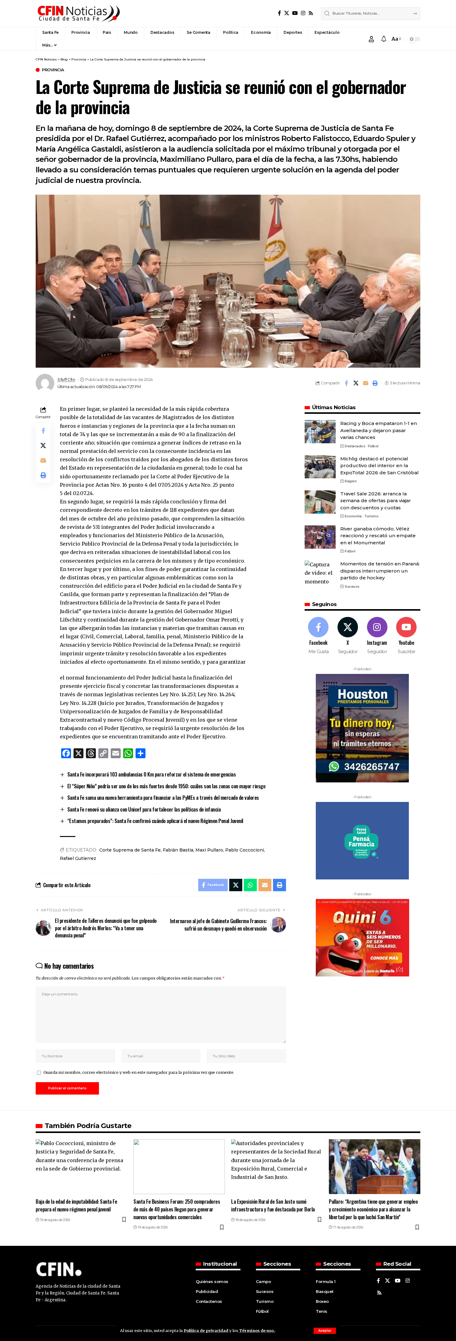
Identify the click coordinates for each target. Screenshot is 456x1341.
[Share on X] (355, 383)
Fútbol (373, 446)
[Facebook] (279, 13)
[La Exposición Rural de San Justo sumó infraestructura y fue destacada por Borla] (277, 1166)
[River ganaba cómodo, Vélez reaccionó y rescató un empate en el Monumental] (320, 537)
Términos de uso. (256, 1330)
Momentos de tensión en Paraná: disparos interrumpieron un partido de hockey (380, 571)
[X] (287, 13)
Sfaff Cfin (66, 379)
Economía (353, 516)
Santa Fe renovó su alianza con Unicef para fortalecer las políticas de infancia (144, 809)
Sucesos (352, 586)
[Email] (365, 383)
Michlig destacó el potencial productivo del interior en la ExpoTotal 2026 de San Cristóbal (379, 465)
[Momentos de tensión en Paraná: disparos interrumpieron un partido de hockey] (320, 572)
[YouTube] (295, 13)
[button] (325, 1331)
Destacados (355, 446)
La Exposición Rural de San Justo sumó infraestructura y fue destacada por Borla (273, 1205)
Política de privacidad (206, 1330)
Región (350, 481)
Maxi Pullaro (209, 850)
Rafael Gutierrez (78, 858)
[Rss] (311, 13)
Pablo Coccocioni (244, 850)
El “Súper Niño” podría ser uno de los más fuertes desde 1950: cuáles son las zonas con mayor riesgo (166, 786)
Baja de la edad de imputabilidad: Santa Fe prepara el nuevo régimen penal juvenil (76, 1205)
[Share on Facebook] (346, 383)
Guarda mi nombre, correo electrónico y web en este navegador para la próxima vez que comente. (138, 1072)
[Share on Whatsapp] (250, 885)
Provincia (53, 70)
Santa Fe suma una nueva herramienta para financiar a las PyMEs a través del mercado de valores (163, 797)
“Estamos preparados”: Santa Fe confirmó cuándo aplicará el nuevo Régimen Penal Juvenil (155, 821)
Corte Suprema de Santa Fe (130, 850)
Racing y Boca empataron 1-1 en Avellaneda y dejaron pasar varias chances (378, 430)
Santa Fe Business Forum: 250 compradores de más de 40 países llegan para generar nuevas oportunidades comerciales (176, 1208)
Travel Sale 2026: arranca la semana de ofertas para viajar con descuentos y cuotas (375, 501)
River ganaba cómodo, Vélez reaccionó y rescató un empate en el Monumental (378, 536)
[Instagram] (303, 13)
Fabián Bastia (178, 850)
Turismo (371, 516)
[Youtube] (406, 636)
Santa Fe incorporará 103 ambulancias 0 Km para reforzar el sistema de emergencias (151, 774)
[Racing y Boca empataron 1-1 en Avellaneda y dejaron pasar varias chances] (320, 431)
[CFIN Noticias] (78, 13)
